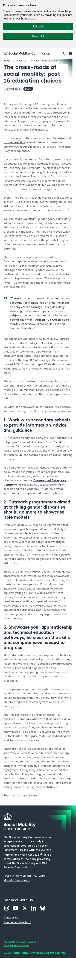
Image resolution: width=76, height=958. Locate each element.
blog (28, 88)
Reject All (38, 36)
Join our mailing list (18, 922)
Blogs (19, 60)
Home (7, 60)
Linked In (34, 908)
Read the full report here (20, 795)
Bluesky (43, 908)
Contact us (11, 917)
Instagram (7, 908)
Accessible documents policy (20, 941)
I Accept (38, 26)
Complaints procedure (16, 945)
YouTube (16, 908)
